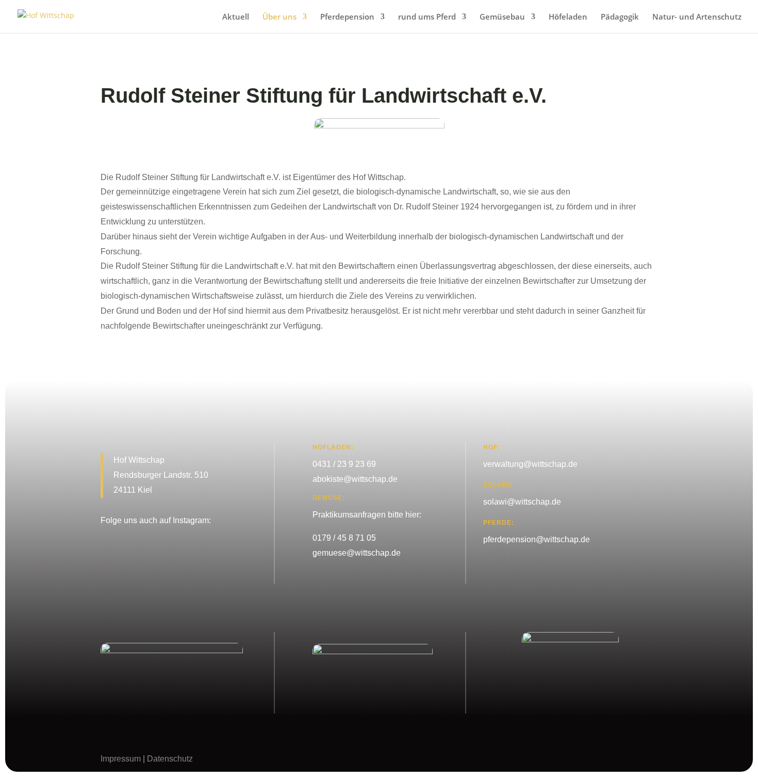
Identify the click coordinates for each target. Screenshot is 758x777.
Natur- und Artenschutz (696, 17)
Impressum (121, 758)
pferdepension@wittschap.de (536, 539)
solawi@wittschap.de (522, 501)
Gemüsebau (502, 17)
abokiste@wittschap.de (355, 479)
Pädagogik (620, 17)
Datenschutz (170, 758)
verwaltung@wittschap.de (530, 464)
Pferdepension (347, 17)
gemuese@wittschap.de (356, 552)
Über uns (279, 17)
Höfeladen (568, 17)
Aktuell (235, 17)
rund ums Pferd (427, 17)
